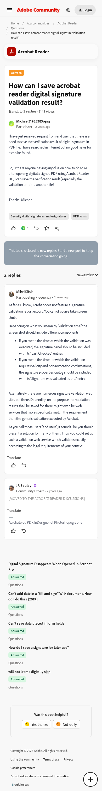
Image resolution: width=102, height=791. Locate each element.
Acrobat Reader (67, 23)
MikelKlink (24, 291)
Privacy (68, 759)
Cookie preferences (22, 768)
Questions (17, 28)
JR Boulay (23, 485)
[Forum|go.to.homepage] (38, 10)
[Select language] (68, 10)
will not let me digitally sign (29, 671)
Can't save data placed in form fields (36, 623)
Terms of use (51, 759)
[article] (51, 379)
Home (15, 23)
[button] (9, 11)
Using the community (24, 759)
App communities (38, 23)
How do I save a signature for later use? (38, 647)
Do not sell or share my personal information (39, 776)
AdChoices (22, 785)
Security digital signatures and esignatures (38, 216)
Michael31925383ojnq (33, 121)
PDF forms (80, 216)
